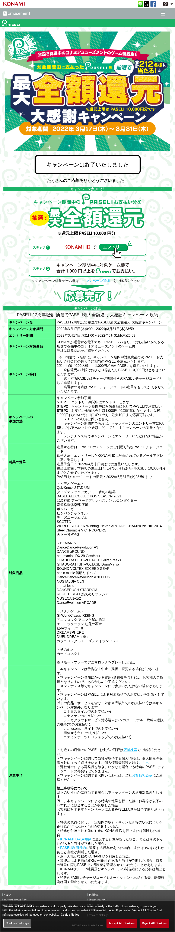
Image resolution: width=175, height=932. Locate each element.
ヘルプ (7, 894)
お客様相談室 (142, 775)
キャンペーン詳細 (96, 281)
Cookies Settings (17, 923)
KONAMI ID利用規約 (76, 839)
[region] (87, 916)
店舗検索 (130, 750)
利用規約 (94, 894)
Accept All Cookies (121, 923)
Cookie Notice (70, 914)
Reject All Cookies (154, 923)
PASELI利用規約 (73, 848)
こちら (144, 762)
